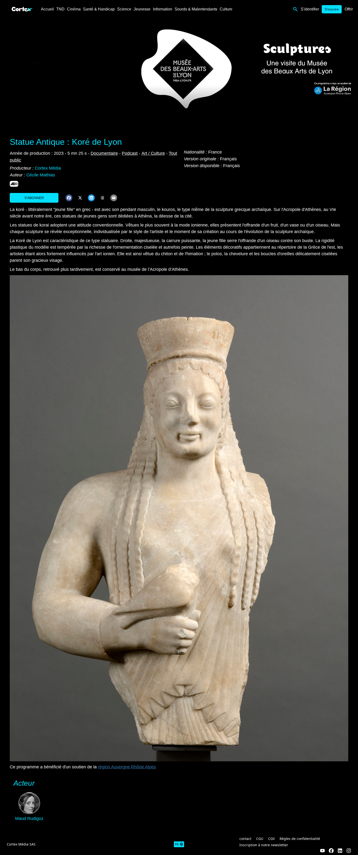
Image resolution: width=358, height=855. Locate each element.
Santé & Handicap (99, 9)
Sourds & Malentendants (196, 9)
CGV (271, 838)
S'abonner (34, 198)
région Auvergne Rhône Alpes (127, 766)
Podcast (130, 153)
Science (124, 9)
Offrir (349, 9)
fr (177, 844)
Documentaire (104, 153)
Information (162, 9)
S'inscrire (332, 9)
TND (60, 9)
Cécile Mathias (40, 175)
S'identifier (310, 9)
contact (245, 838)
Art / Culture (153, 153)
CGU (259, 838)
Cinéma (74, 9)
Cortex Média (48, 168)
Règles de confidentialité (300, 838)
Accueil (47, 9)
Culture (226, 9)
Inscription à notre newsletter (263, 845)
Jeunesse (142, 9)
